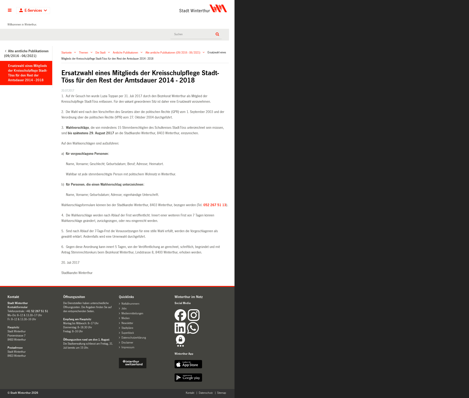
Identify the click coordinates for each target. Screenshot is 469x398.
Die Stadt (100, 52)
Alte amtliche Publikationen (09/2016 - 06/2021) (172, 52)
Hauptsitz (13, 327)
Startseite (66, 52)
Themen (83, 52)
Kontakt (190, 392)
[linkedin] (181, 332)
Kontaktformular (18, 307)
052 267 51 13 (214, 205)
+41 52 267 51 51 (36, 311)
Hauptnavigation (10, 10)
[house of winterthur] (132, 367)
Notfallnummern (130, 303)
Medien (125, 318)
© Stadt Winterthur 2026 (23, 392)
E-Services (33, 10)
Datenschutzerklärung (133, 337)
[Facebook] (181, 320)
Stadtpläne (127, 327)
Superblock (127, 332)
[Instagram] (194, 320)
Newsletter (127, 323)
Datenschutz (206, 392)
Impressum (127, 347)
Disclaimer (127, 342)
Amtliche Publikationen (125, 52)
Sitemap (221, 392)
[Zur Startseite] (169, 8)
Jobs (124, 308)
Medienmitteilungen (132, 313)
